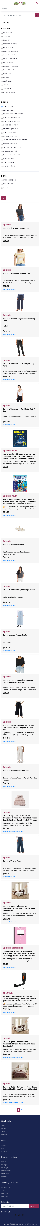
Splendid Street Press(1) (11, 155)
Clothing (7, 32)
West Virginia (5, 1187)
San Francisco (6, 1171)
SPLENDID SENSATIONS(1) (12, 147)
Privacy (3, 1129)
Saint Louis (5, 1174)
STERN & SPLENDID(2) (10, 136)
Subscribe (33, 1206)
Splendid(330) (8, 106)
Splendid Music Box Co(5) (11, 121)
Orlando (4, 1176)
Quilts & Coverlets (10, 58)
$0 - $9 (7, 187)
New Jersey (5, 1196)
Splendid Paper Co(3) (10, 129)
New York (4, 1193)
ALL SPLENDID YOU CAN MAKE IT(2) (15, 140)
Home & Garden (10, 47)
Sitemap (4, 1151)
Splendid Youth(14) (9, 110)
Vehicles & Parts (10, 44)
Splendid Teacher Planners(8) (13, 114)
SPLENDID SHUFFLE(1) (10, 151)
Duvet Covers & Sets (11, 51)
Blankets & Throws (10, 66)
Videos (3, 1145)
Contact (4, 1134)
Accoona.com (19, 1224)
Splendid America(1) (10, 143)
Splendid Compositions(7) (11, 117)
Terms (3, 1132)
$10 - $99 (8, 184)
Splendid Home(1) (9, 158)
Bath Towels (8, 62)
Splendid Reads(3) (9, 132)
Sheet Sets (7, 73)
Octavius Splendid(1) (10, 166)
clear (35, 102)
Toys (5, 85)
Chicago (4, 1165)
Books (6, 40)
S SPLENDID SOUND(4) (10, 125)
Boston (3, 1162)
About (3, 1126)
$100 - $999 (9, 180)
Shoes (6, 36)
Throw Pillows (9, 70)
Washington (5, 1168)
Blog (2, 1148)
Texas (3, 1190)
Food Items (7, 81)
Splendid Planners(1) (10, 162)
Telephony (7, 88)
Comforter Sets (9, 55)
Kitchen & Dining (9, 92)
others (6, 77)
